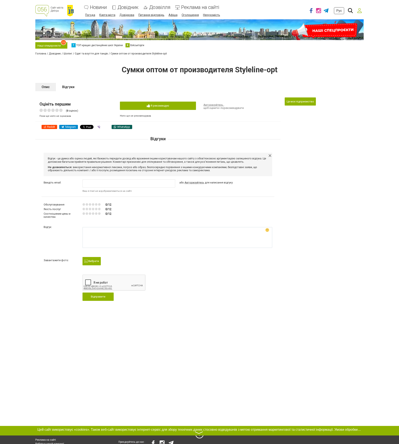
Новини (98, 7)
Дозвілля (159, 7)
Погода (90, 15)
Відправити (98, 296)
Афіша (173, 15)
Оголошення (190, 15)
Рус (339, 11)
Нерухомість (211, 15)
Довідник (128, 7)
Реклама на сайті (200, 7)
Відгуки (68, 87)
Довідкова (126, 15)
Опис (46, 87)
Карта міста (107, 15)
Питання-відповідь (151, 15)
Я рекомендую (159, 105)
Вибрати (93, 261)
